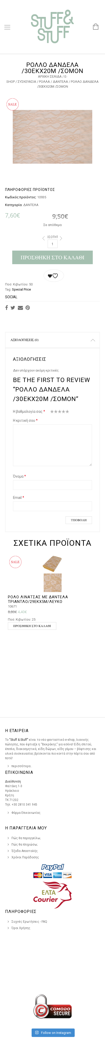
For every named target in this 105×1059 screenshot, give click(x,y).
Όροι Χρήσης (20, 928)
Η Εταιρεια (17, 730)
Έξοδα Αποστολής (24, 851)
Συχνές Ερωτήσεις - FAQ (29, 921)
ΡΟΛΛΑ (44, 82)
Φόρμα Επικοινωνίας (26, 813)
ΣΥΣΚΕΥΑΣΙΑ (27, 82)
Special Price (21, 289)
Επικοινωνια (19, 772)
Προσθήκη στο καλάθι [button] (32, 626)
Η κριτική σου (25, 420)
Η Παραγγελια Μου (26, 828)
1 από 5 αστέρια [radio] (52, 412)
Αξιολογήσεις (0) (24, 339)
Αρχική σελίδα (50, 76)
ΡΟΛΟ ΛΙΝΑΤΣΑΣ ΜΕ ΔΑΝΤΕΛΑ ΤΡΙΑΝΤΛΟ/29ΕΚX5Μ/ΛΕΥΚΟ (38, 599)
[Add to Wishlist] (54, 275)
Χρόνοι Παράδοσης (25, 857)
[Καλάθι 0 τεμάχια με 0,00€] (93, 26)
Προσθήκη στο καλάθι (52, 257)
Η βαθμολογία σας (29, 411)
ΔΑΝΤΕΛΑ (60, 82)
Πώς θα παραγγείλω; (26, 838)
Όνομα (19, 476)
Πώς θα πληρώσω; (24, 844)
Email (18, 498)
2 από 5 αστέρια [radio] (54, 412)
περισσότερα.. (21, 766)
